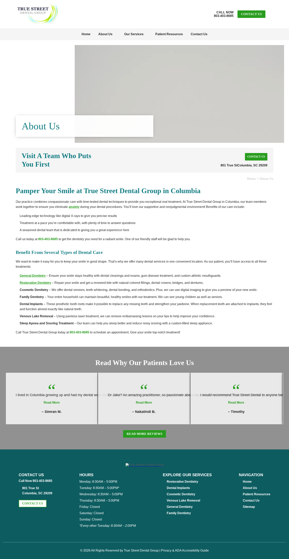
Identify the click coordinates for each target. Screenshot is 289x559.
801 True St (244, 165)
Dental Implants (178, 488)
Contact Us (251, 14)
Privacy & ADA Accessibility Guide (185, 550)
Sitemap (249, 506)
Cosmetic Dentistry (181, 494)
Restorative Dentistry (35, 282)
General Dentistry (33, 275)
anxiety (74, 206)
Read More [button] (52, 402)
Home (86, 34)
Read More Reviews (144, 433)
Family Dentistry (179, 513)
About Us (105, 34)
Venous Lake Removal (183, 500)
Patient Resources (169, 34)
